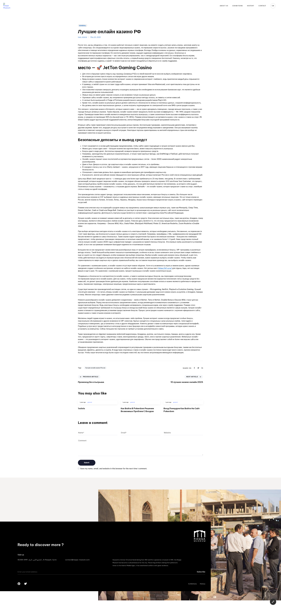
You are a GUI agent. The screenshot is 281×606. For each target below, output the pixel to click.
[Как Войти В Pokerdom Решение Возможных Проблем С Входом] (140, 408)
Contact (262, 6)
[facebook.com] (194, 368)
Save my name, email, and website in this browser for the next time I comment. (113, 468)
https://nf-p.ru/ (165, 268)
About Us (224, 6)
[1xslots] (97, 408)
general (82, 25)
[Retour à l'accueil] (6, 6)
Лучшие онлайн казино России (95, 368)
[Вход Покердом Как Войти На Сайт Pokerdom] (183, 408)
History (250, 6)
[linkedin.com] (202, 368)
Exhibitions (237, 6)
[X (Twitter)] (273, 602)
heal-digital (82, 37)
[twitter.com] (198, 368)
